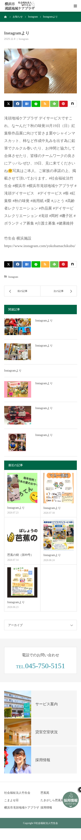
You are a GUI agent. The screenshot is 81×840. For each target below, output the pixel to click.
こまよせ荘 (11, 800)
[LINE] (36, 104)
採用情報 (46, 807)
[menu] (75, 6)
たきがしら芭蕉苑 (52, 800)
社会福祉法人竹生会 (17, 792)
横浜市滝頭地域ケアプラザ (21, 807)
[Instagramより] (17, 326)
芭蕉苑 (44, 792)
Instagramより (44, 320)
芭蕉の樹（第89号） (20, 554)
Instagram (23, 39)
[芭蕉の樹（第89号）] (22, 535)
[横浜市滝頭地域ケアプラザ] (19, 6)
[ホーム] (5, 17)
